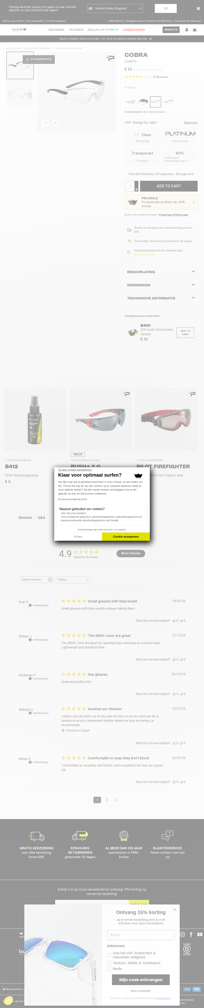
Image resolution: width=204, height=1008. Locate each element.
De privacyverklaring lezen (72, 499)
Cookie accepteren (126, 536)
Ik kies (78, 536)
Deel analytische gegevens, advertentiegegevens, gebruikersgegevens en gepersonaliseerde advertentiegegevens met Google (101, 518)
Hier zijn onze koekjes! (73, 513)
